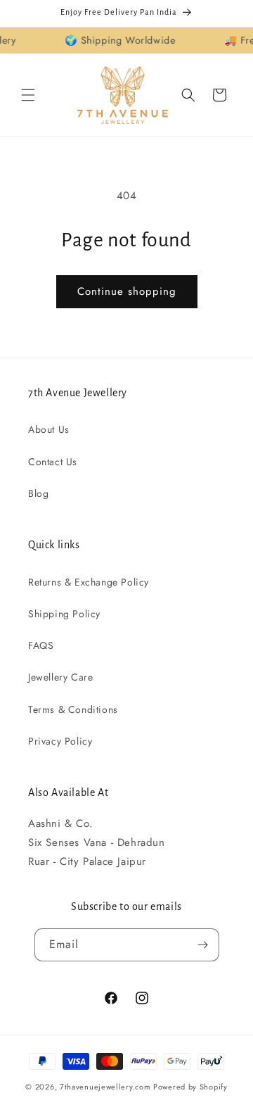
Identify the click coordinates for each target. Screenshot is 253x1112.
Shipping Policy (64, 614)
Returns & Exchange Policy (88, 582)
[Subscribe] (203, 944)
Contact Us (52, 462)
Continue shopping (126, 291)
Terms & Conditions (73, 709)
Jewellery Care (60, 677)
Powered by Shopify (190, 1086)
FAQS (40, 645)
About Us (49, 429)
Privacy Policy (60, 741)
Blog (38, 493)
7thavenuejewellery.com (105, 1086)
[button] (28, 95)
